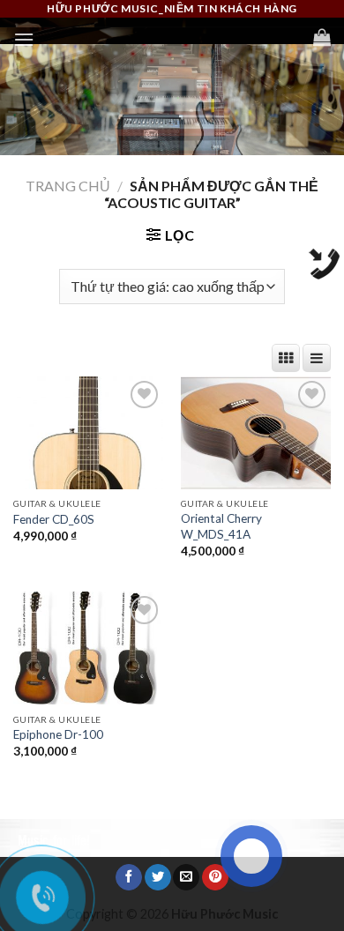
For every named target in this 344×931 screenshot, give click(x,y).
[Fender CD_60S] (88, 432)
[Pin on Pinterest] (215, 877)
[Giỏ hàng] (322, 37)
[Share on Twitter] (158, 877)
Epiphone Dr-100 (58, 734)
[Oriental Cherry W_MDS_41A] (256, 432)
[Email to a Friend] (186, 877)
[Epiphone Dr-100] (88, 648)
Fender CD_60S (53, 519)
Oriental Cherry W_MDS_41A (221, 526)
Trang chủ (68, 185)
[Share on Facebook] (129, 877)
